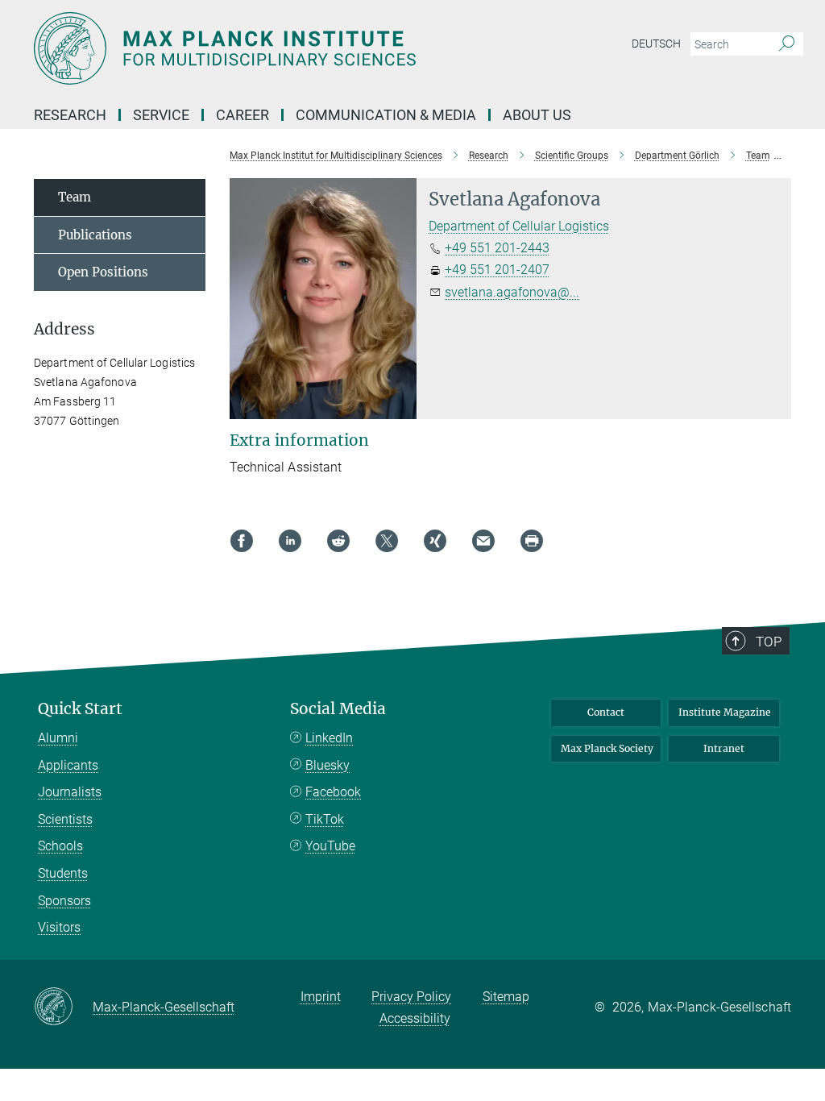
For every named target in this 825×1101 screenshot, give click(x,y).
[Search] (786, 44)
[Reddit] (338, 541)
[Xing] (435, 541)
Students (63, 873)
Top (768, 642)
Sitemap (506, 996)
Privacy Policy (411, 996)
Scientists (65, 819)
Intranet (723, 748)
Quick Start (80, 709)
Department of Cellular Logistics (519, 226)
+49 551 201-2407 (497, 269)
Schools (60, 846)
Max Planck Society (607, 748)
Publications (95, 235)
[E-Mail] (483, 541)
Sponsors (64, 900)
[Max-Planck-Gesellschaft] (63, 1007)
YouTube (330, 846)
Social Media (338, 709)
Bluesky (327, 765)
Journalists (70, 792)
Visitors (59, 927)
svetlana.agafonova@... (512, 292)
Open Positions (103, 272)
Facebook (333, 792)
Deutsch (656, 43)
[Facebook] (242, 541)
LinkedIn (329, 738)
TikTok (324, 819)
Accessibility (414, 1018)
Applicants (68, 765)
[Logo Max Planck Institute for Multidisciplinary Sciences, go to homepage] (336, 48)
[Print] (532, 541)
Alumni (58, 738)
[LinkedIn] (290, 541)
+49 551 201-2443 (497, 248)
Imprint (321, 996)
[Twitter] (387, 541)
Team (74, 197)
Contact (605, 712)
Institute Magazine (724, 712)
